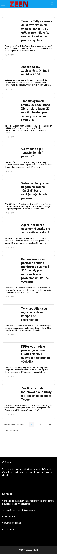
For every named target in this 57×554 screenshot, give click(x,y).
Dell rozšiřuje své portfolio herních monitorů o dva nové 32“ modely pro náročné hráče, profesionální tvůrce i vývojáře (35, 270)
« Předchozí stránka (14, 424)
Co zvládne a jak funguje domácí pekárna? (32, 152)
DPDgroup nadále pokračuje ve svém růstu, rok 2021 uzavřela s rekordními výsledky (36, 354)
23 (50, 424)
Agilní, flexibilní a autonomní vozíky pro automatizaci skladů (35, 228)
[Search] (52, 4)
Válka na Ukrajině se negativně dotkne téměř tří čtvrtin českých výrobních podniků (35, 190)
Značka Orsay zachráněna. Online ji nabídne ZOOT (35, 70)
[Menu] (3, 4)
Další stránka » (11, 430)
